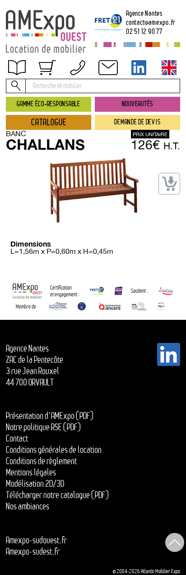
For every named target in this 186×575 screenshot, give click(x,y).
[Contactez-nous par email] (108, 67)
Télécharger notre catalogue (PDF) (57, 494)
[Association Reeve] (161, 306)
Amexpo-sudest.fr (33, 551)
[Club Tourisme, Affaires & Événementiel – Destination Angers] (139, 306)
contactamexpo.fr (151, 22)
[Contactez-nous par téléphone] (77, 67)
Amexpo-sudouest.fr (36, 540)
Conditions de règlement (41, 461)
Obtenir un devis (38, 74)
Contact (17, 438)
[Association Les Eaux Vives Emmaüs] (166, 291)
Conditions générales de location (54, 449)
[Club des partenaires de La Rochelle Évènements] (81, 306)
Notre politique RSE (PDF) (43, 427)
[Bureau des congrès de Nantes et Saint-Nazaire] (58, 306)
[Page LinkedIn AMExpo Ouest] (138, 67)
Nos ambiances (27, 506)
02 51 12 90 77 (144, 31)
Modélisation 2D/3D (35, 483)
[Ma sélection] (47, 67)
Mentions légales (31, 472)
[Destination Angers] (108, 306)
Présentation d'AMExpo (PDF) (49, 415)
